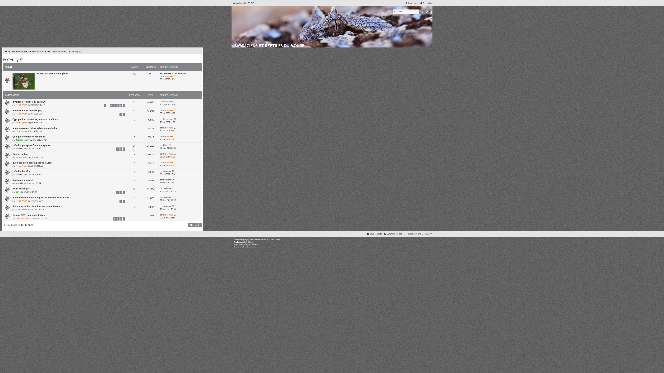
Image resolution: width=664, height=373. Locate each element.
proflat (241, 244)
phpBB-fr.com (248, 242)
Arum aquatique (21, 188)
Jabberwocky (22, 140)
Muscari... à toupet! (22, 180)
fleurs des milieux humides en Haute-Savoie (36, 206)
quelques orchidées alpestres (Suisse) (32, 162)
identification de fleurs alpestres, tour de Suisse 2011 (40, 197)
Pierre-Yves (168, 76)
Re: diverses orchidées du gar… (174, 73)
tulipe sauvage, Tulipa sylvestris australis (34, 128)
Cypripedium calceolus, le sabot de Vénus (35, 119)
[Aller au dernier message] (175, 101)
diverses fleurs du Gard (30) (27, 110)
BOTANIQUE (13, 60)
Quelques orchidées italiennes (28, 136)
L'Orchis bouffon (21, 171)
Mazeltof (252, 244)
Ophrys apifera (20, 154)
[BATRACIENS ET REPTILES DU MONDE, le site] (270, 45)
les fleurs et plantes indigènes (52, 73)
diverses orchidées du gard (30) (29, 102)
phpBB (249, 240)
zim (17, 192)
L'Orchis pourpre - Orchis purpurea (31, 145)
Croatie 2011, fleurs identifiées (28, 215)
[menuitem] (250, 3)
